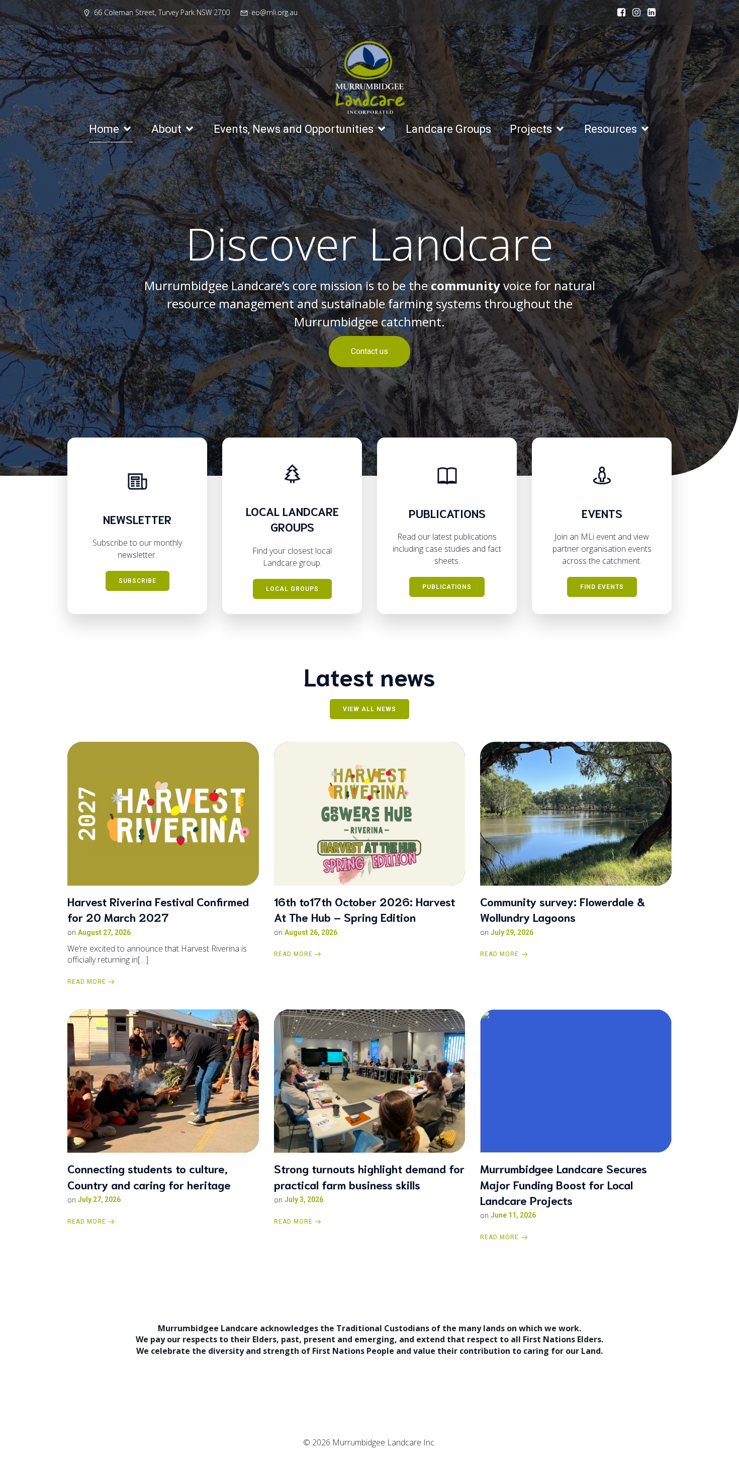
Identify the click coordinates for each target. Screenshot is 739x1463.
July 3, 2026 (304, 1199)
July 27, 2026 (99, 1199)
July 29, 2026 (512, 932)
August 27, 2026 (104, 932)
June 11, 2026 (513, 1215)
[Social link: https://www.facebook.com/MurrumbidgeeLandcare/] (618, 12)
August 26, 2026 (311, 932)
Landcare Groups (448, 129)
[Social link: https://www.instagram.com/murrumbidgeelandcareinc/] (633, 12)
